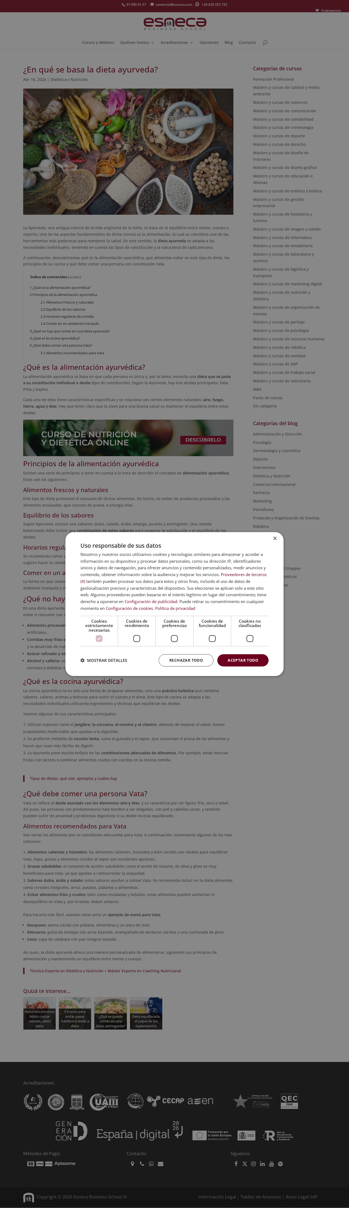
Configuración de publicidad (151, 601)
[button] (103, 660)
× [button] (275, 538)
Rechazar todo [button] (186, 660)
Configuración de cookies (129, 608)
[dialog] (174, 604)
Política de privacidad (175, 608)
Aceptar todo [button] (243, 660)
